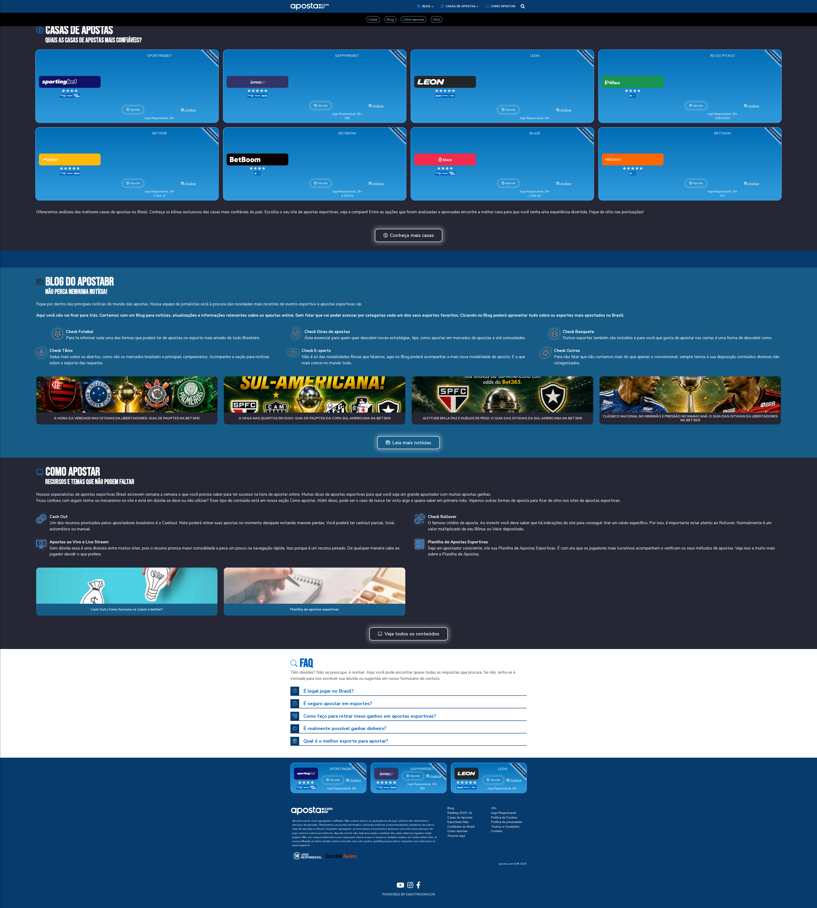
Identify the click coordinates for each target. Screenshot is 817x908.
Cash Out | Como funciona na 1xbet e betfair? (127, 609)
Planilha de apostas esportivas (314, 609)
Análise (190, 110)
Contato (496, 831)
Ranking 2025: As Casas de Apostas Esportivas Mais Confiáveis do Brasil (461, 820)
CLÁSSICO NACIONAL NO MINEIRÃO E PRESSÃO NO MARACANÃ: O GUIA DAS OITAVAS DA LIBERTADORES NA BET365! (690, 418)
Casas (373, 19)
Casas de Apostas (461, 6)
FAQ (436, 19)
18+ (494, 808)
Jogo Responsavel (503, 813)
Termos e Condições (505, 826)
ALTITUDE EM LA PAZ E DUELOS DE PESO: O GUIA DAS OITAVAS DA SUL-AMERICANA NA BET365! (502, 418)
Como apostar (413, 19)
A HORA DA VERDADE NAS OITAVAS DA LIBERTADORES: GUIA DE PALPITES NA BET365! (127, 418)
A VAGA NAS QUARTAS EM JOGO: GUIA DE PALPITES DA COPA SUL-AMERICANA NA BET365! (315, 418)
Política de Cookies (504, 817)
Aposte (134, 109)
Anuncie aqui (456, 836)
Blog (426, 6)
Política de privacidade (506, 822)
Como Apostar (503, 6)
